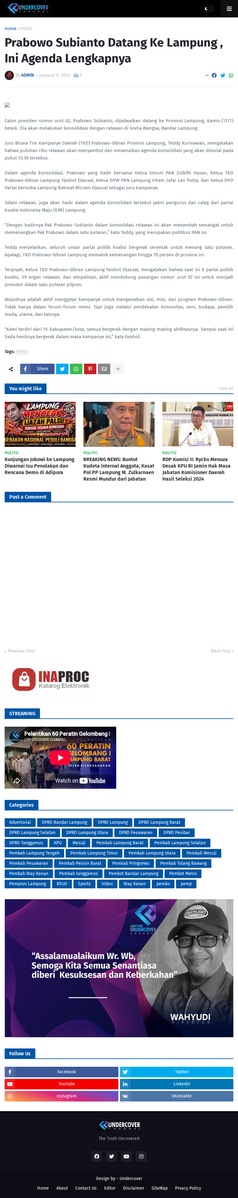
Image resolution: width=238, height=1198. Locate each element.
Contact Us (86, 1188)
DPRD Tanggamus (26, 843)
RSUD (62, 883)
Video (107, 883)
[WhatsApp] (231, 75)
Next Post (220, 651)
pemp (186, 883)
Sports (84, 883)
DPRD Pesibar (176, 832)
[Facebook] (214, 75)
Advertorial (20, 822)
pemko (163, 883)
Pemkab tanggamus (78, 873)
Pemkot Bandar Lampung (133, 873)
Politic (26, 29)
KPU (58, 843)
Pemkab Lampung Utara (152, 853)
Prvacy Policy (188, 1188)
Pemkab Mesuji (202, 853)
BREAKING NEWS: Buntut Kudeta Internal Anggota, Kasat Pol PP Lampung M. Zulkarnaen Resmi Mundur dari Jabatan (118, 469)
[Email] (104, 369)
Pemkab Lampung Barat (119, 843)
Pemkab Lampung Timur (94, 853)
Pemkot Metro (183, 873)
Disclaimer (133, 1188)
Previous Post (21, 651)
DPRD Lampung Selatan (32, 832)
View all (226, 388)
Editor (110, 1188)
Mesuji (79, 843)
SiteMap (160, 1188)
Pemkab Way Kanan (28, 873)
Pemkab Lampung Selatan (180, 843)
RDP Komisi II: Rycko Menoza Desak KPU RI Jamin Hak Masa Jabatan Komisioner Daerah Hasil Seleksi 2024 (196, 469)
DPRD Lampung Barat (159, 822)
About (62, 1188)
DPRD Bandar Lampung (64, 822)
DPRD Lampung (113, 822)
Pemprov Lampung (27, 883)
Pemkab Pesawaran (28, 863)
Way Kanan (135, 883)
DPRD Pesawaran (135, 832)
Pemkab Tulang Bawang (183, 863)
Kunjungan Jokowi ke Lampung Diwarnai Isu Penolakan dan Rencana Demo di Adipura (39, 465)
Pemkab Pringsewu (130, 863)
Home (10, 29)
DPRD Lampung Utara (87, 832)
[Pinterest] (90, 369)
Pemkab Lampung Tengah (34, 853)
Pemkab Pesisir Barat (80, 863)
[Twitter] (222, 75)
